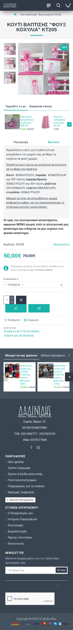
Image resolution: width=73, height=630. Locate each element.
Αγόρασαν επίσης (40, 106)
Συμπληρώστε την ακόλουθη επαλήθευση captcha (27, 588)
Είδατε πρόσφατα (53, 355)
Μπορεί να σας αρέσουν (21, 355)
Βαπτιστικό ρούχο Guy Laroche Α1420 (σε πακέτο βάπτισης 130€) (26, 374)
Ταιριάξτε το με (15, 106)
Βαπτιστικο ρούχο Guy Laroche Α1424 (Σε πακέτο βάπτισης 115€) (60, 374)
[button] (3, 124)
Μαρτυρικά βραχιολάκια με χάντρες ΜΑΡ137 (26, 121)
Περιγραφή (21, 142)
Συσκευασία (10, 279)
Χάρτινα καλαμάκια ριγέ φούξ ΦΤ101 (59, 121)
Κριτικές (53, 142)
